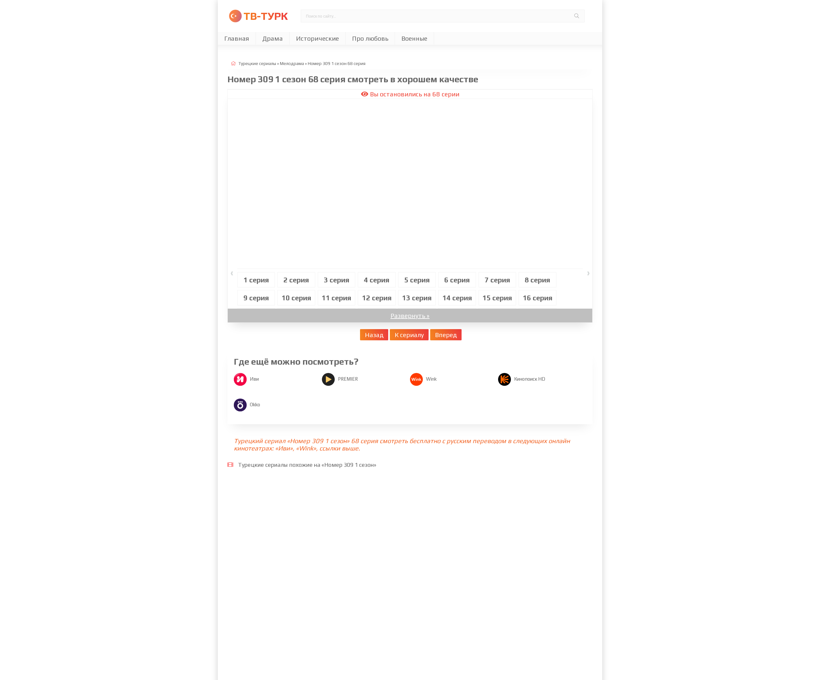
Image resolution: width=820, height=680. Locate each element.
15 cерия (497, 298)
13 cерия (417, 298)
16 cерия (538, 298)
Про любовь (370, 38)
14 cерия (457, 298)
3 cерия (336, 280)
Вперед (446, 334)
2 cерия (296, 280)
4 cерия (377, 280)
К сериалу (409, 334)
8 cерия (537, 280)
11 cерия (336, 298)
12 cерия (377, 298)
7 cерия (497, 280)
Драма (272, 38)
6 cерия (457, 280)
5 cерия (417, 280)
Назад (374, 334)
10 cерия (296, 298)
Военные (414, 38)
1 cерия (256, 280)
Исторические (317, 38)
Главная (236, 38)
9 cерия (256, 298)
